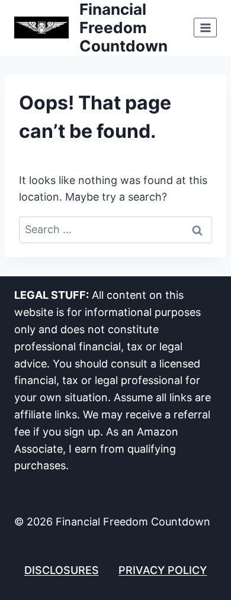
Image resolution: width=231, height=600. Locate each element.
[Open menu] (205, 27)
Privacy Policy (162, 570)
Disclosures (61, 570)
